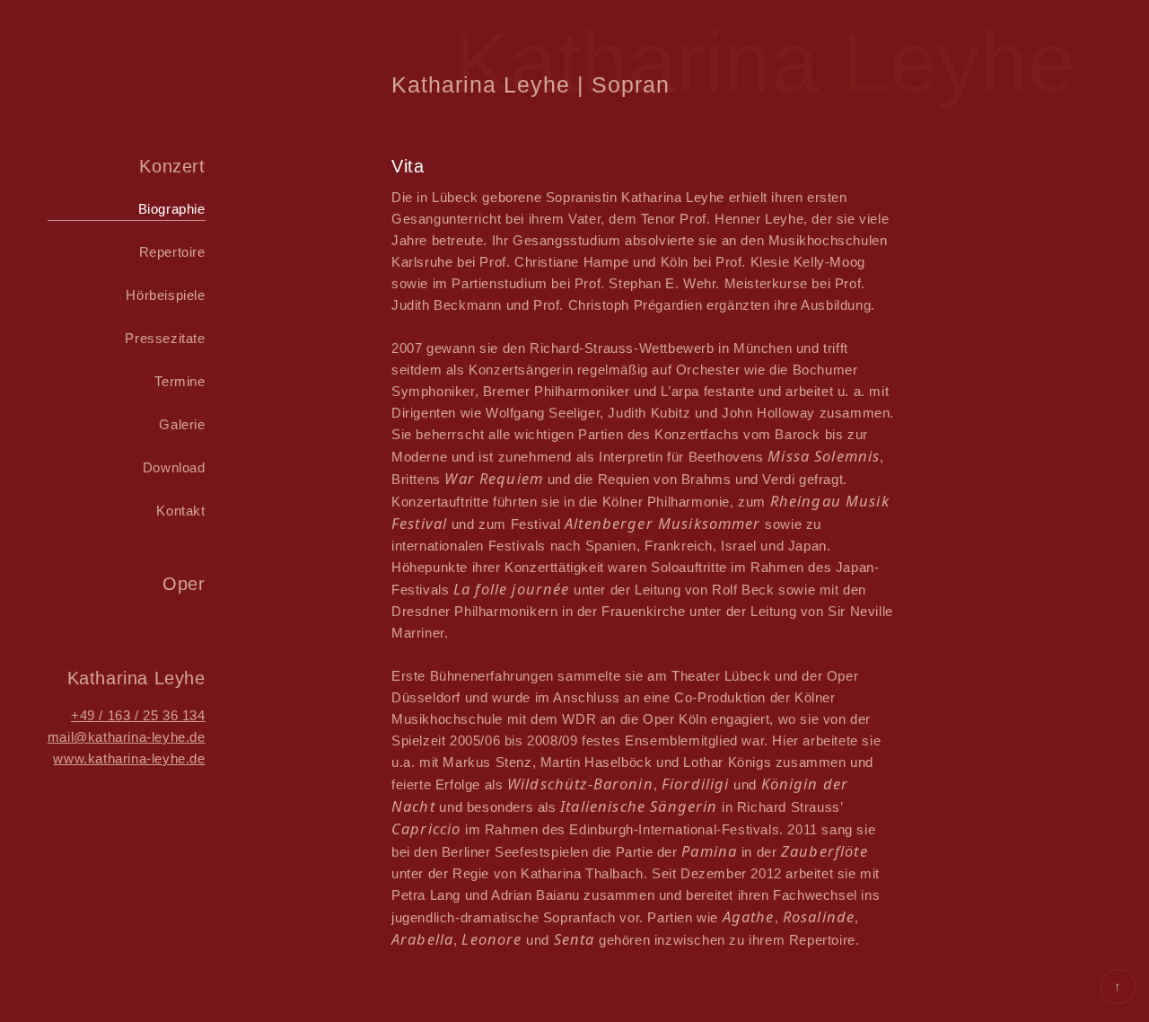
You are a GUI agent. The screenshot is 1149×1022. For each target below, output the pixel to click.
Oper (183, 584)
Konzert (172, 166)
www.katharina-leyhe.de (129, 758)
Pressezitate (165, 338)
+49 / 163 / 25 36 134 (138, 715)
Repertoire (172, 252)
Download (174, 467)
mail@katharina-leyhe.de (127, 736)
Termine (179, 381)
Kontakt (180, 510)
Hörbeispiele (165, 295)
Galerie (182, 424)
